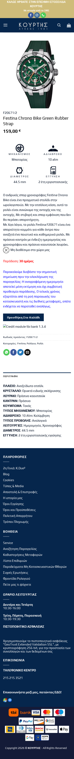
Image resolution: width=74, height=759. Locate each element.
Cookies (8, 480)
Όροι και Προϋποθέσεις (19, 510)
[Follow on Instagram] (37, 15)
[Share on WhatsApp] (6, 352)
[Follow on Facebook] (31, 15)
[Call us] (43, 15)
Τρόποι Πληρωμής (16, 521)
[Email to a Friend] (27, 352)
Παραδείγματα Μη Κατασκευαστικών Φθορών (35, 566)
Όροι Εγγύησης (13, 504)
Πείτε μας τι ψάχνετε (17, 584)
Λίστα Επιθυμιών (15, 560)
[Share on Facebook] (13, 352)
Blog (6, 474)
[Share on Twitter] (20, 352)
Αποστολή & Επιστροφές (20, 492)
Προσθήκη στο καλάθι (23, 317)
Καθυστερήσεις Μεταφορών (22, 554)
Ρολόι (40, 343)
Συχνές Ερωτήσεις (15, 572)
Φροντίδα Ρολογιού (16, 578)
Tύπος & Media (13, 486)
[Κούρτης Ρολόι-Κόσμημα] (34, 25)
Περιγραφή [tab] (10, 376)
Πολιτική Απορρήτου (17, 515)
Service (8, 543)
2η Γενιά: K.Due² (14, 468)
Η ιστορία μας (13, 498)
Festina (21, 343)
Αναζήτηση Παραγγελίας (20, 549)
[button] (5, 25)
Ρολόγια (31, 343)
